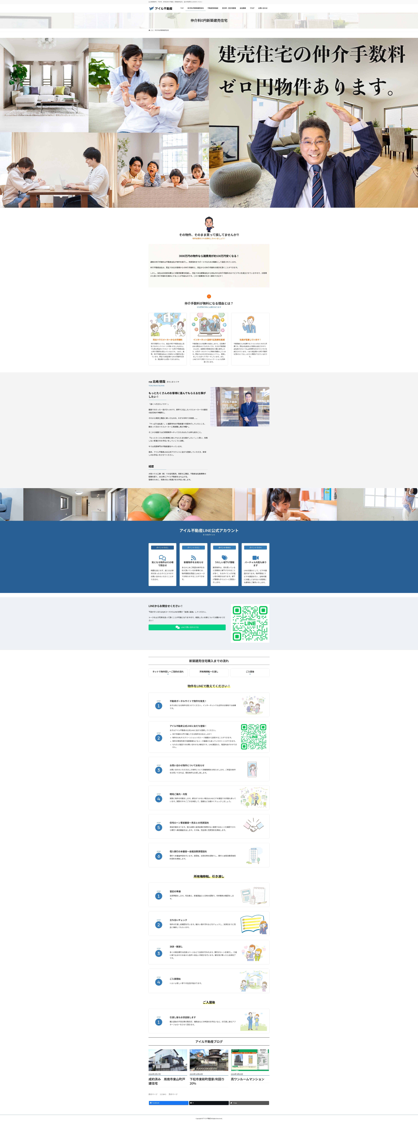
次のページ (173, 1094)
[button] (187, 627)
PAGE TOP (407, 1087)
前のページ (153, 1094)
